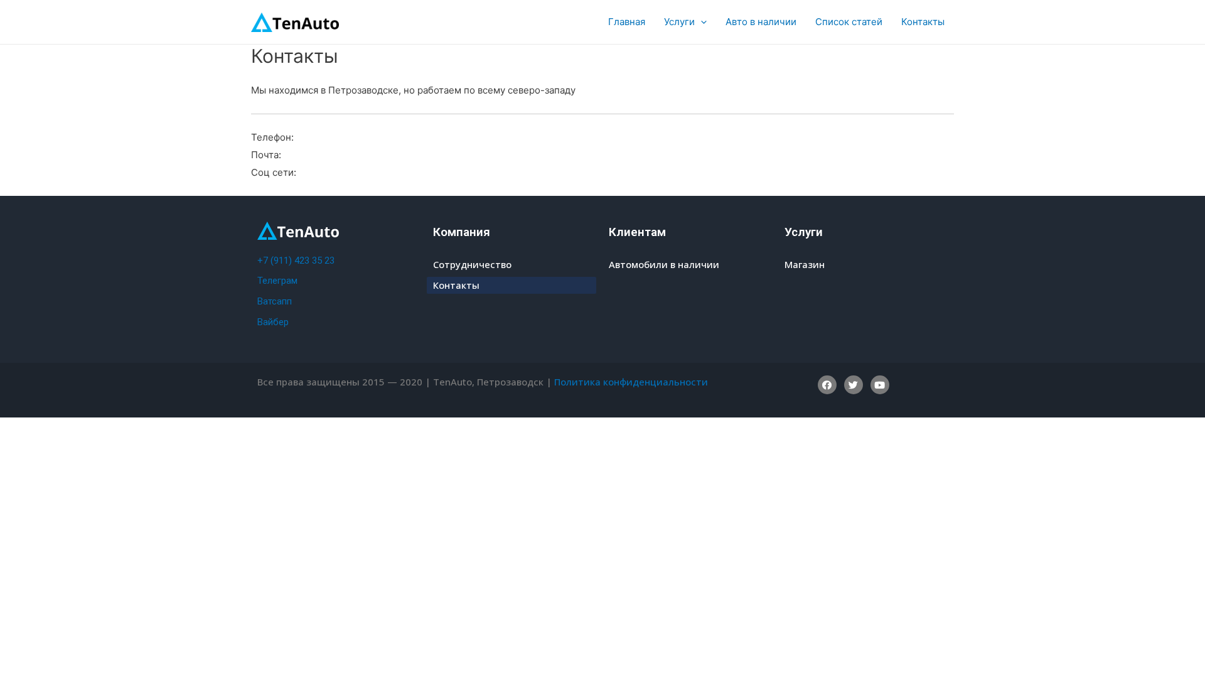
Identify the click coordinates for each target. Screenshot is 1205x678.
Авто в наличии (761, 22)
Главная (626, 22)
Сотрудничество (472, 264)
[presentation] (701, 22)
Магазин (805, 264)
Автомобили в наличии (664, 264)
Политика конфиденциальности (631, 381)
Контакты (923, 22)
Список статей (848, 22)
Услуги (679, 22)
